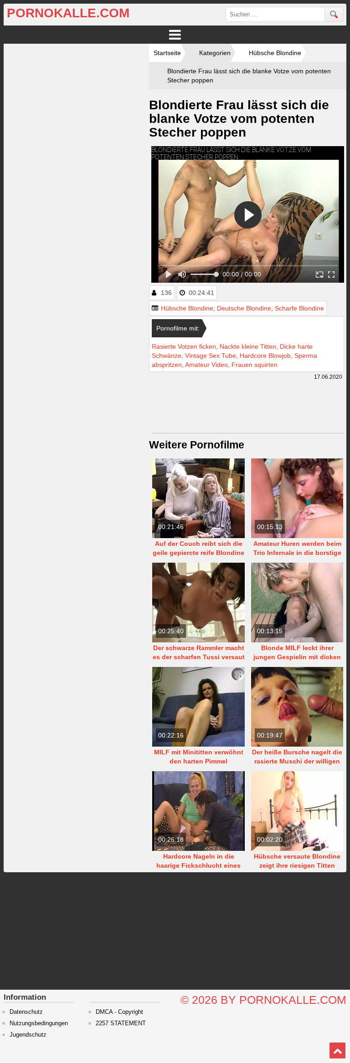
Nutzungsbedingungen (39, 1023)
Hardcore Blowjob (265, 355)
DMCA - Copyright (119, 1012)
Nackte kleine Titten (248, 346)
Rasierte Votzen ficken (184, 346)
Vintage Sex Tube (210, 355)
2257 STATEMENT (121, 1023)
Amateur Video (206, 364)
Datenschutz (26, 1012)
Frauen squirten (255, 364)
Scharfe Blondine (299, 308)
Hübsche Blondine (187, 308)
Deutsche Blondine (244, 308)
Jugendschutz (28, 1035)
